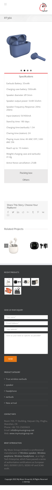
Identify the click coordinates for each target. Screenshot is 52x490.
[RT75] (35, 282)
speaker (9, 385)
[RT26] (17, 290)
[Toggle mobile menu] (5, 4)
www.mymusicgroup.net (21, 433)
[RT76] (26, 282)
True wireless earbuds (16, 379)
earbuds (10, 396)
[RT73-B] (8, 290)
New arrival (11, 403)
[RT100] (17, 282)
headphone (11, 391)
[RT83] (8, 282)
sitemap (27, 482)
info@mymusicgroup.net (22, 430)
